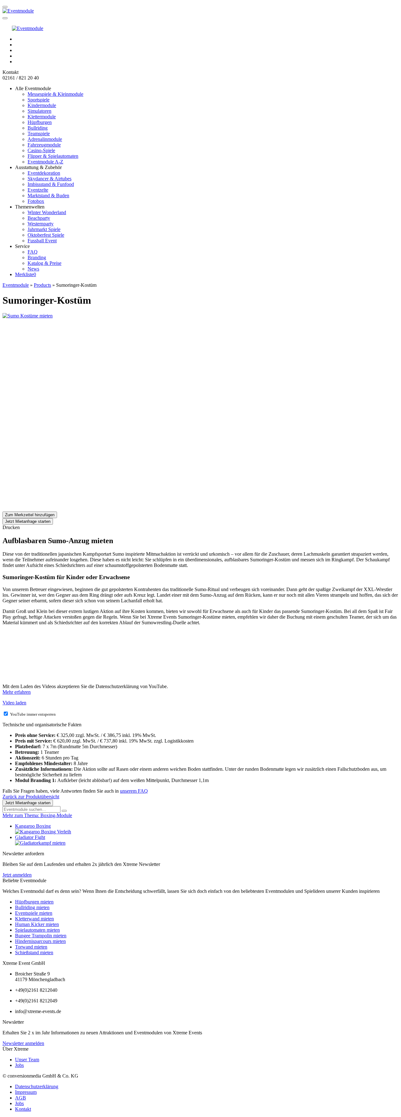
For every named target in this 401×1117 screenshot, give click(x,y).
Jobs (19, 1065)
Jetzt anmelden (17, 875)
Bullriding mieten (32, 907)
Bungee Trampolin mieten (40, 935)
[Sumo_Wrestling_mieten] (49, 364)
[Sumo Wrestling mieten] (49, 508)
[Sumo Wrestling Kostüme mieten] (49, 460)
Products (42, 285)
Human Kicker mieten (37, 924)
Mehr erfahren (17, 692)
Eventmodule (16, 285)
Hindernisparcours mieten (40, 941)
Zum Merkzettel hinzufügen (30, 514)
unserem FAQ (134, 791)
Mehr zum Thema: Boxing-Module (37, 815)
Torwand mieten (31, 947)
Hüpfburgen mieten (34, 901)
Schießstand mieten (34, 952)
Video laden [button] (14, 702)
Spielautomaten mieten (37, 930)
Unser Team (27, 1059)
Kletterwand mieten (34, 918)
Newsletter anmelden (23, 1043)
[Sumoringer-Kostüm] (28, 315)
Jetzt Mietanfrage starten (27, 521)
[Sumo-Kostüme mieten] (49, 412)
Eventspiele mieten (33, 913)
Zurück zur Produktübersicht (31, 796)
